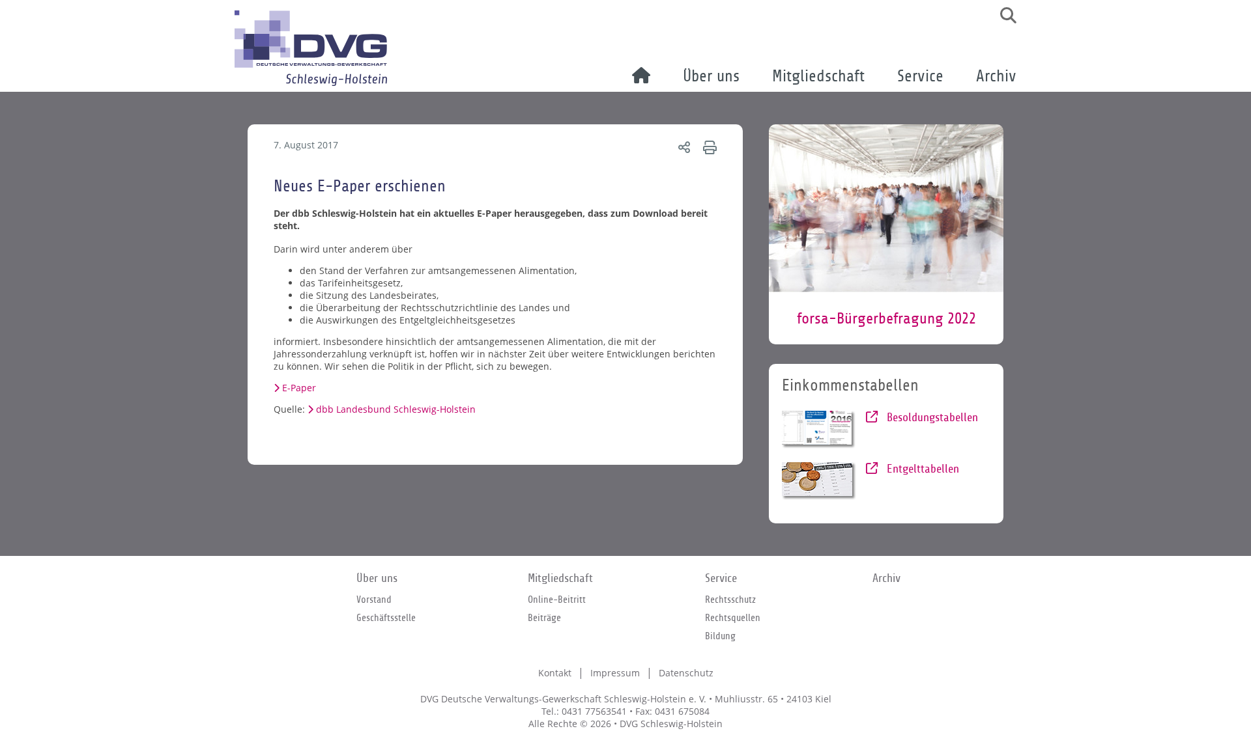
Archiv (996, 76)
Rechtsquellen (732, 618)
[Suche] (1003, 15)
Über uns (711, 76)
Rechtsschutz (730, 599)
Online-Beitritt (557, 599)
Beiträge (544, 618)
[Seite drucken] (708, 146)
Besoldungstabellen (931, 417)
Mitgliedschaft (818, 76)
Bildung (720, 636)
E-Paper (299, 387)
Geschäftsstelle (386, 618)
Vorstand (374, 599)
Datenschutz (686, 673)
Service (920, 76)
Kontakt (554, 673)
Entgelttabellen (921, 469)
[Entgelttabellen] (819, 481)
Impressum (615, 673)
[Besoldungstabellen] (819, 430)
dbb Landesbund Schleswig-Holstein (396, 409)
